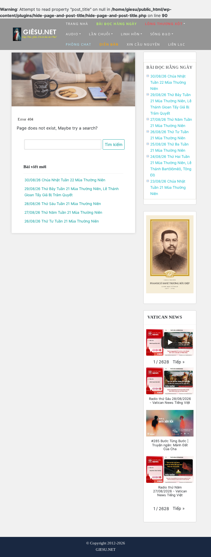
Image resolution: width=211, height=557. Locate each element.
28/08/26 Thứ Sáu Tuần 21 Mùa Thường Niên (62, 203)
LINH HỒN (130, 34)
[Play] (170, 342)
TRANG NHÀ (77, 24)
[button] (178, 362)
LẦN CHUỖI (99, 34)
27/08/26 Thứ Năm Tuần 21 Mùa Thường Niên (63, 212)
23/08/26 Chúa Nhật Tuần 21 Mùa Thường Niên (168, 187)
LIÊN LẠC (176, 44)
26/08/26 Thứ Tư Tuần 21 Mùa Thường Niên (61, 221)
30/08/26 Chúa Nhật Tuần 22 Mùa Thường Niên (64, 180)
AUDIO (72, 34)
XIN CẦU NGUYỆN (143, 44)
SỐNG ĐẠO (160, 34)
